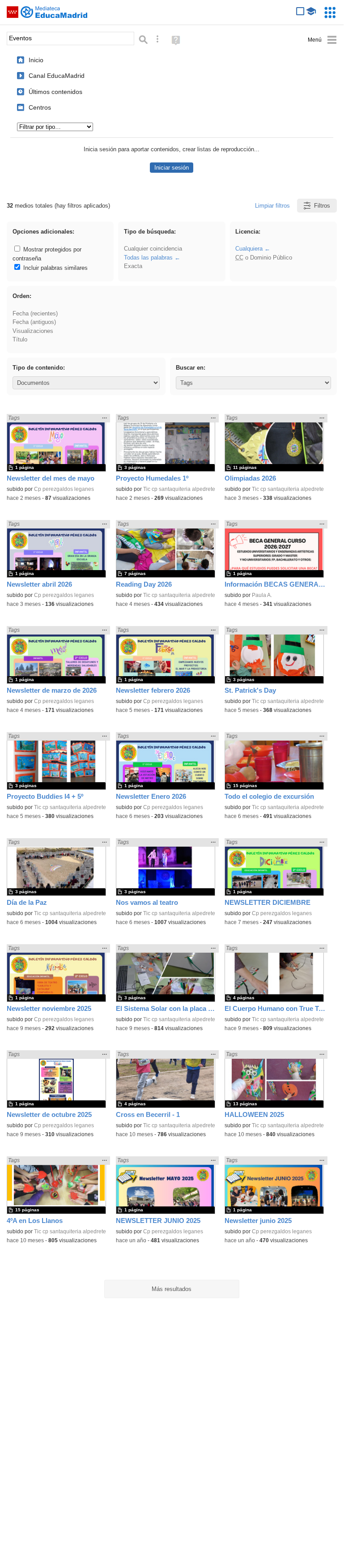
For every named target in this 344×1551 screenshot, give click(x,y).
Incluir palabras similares (54, 267)
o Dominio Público (263, 257)
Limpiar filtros (272, 205)
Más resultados (171, 1289)
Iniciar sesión (171, 167)
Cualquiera (249, 248)
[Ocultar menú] (322, 40)
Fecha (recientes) (35, 313)
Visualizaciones (33, 331)
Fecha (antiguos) (34, 322)
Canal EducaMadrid (57, 75)
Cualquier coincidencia (153, 248)
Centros (40, 107)
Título (20, 339)
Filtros (322, 205)
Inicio (36, 60)
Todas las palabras (148, 257)
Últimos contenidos (55, 91)
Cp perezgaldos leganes (64, 489)
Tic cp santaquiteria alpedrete (179, 489)
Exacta (133, 266)
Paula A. (262, 595)
